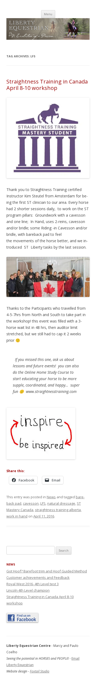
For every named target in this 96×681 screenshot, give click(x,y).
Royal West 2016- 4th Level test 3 (32, 584)
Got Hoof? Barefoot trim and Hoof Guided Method (46, 571)
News (51, 497)
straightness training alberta (58, 509)
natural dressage (61, 503)
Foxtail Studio (39, 671)
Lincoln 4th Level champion (28, 590)
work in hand (16, 516)
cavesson (31, 503)
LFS (43, 503)
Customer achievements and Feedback (38, 577)
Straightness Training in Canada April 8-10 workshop (47, 84)
